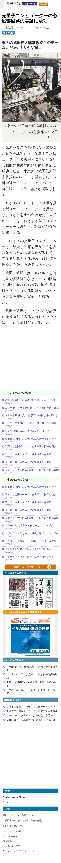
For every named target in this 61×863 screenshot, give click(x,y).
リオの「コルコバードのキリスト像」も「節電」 (32, 423)
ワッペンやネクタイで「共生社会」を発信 (28, 454)
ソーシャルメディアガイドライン (19, 851)
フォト (37, 27)
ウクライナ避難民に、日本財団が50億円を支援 (30, 541)
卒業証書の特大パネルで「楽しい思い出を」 (29, 548)
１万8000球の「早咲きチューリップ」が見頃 (29, 525)
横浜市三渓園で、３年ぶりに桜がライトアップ (32, 438)
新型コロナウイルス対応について (19, 815)
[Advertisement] (30, 360)
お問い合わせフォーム (13, 825)
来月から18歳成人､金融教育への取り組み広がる (31, 415)
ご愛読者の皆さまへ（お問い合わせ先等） (23, 820)
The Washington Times (14, 797)
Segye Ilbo (8, 802)
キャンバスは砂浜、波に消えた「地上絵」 (28, 431)
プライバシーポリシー (13, 846)
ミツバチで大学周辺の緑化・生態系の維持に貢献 (32, 469)
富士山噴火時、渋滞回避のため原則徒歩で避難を (32, 399)
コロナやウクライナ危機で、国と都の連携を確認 (32, 407)
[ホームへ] (21, 4)
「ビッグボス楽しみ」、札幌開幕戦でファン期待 (32, 533)
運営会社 (7, 841)
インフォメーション (12, 831)
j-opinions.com (10, 836)
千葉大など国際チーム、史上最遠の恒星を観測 (30, 446)
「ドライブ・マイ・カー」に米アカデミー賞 (29, 556)
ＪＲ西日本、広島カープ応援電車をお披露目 (29, 462)
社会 (47, 27)
